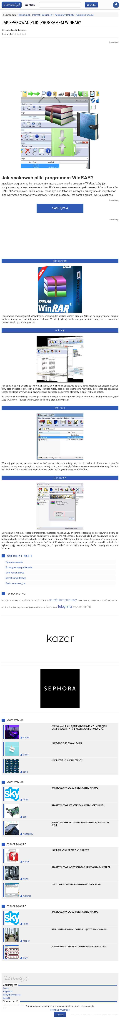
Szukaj (92, 4)
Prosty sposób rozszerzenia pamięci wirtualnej (78, 805)
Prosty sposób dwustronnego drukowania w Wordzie (81, 867)
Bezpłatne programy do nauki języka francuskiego (80, 929)
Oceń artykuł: (7, 34)
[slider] (20, 34)
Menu (31, 4)
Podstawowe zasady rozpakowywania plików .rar (79, 946)
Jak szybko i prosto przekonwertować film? (76, 884)
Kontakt (6, 998)
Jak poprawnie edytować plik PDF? (70, 850)
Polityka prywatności (12, 994)
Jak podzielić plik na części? (67, 760)
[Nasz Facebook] (116, 5)
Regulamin (7, 991)
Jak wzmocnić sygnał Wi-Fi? (67, 743)
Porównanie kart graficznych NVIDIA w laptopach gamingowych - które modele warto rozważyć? (79, 727)
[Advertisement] (60, 69)
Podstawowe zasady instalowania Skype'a (75, 788)
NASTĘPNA (60, 208)
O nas (5, 988)
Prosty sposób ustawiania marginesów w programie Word (80, 824)
